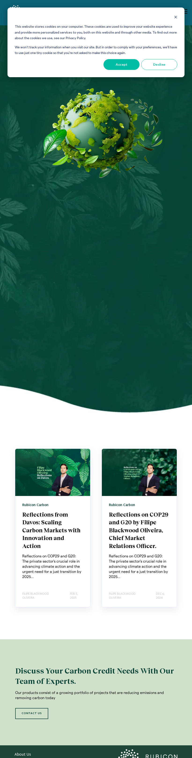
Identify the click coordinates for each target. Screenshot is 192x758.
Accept (121, 64)
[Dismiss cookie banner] (175, 18)
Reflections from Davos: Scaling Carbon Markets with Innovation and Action (51, 530)
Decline (159, 64)
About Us (23, 755)
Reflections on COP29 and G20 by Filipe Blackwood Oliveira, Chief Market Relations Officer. (138, 530)
